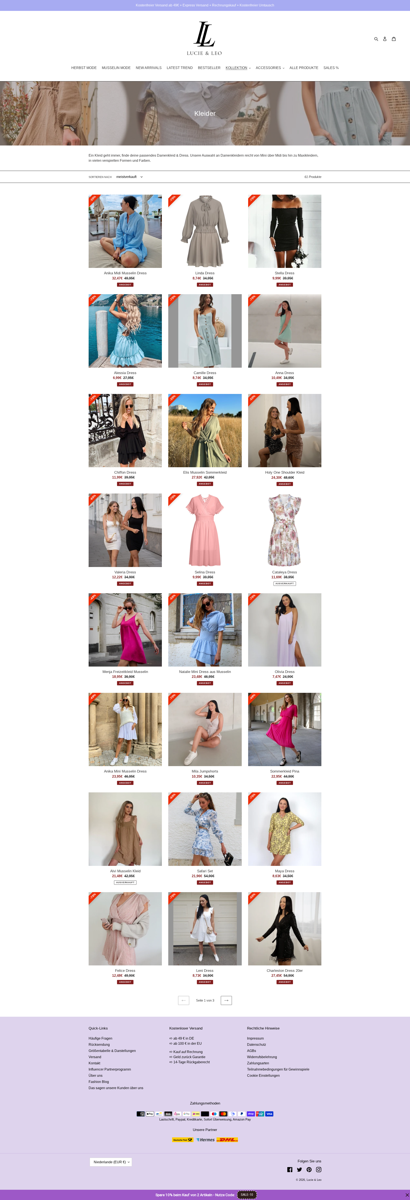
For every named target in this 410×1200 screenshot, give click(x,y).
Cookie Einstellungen (263, 1075)
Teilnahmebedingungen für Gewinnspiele (278, 1069)
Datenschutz (256, 1044)
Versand (95, 1057)
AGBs (251, 1051)
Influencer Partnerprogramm (110, 1069)
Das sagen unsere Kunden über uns (116, 1088)
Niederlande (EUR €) (110, 1162)
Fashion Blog (99, 1082)
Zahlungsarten (258, 1063)
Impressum (255, 1038)
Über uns (95, 1075)
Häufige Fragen (100, 1038)
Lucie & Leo (314, 1179)
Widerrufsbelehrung (262, 1057)
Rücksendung (99, 1044)
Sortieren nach (100, 177)
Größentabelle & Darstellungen (112, 1051)
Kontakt (94, 1063)
